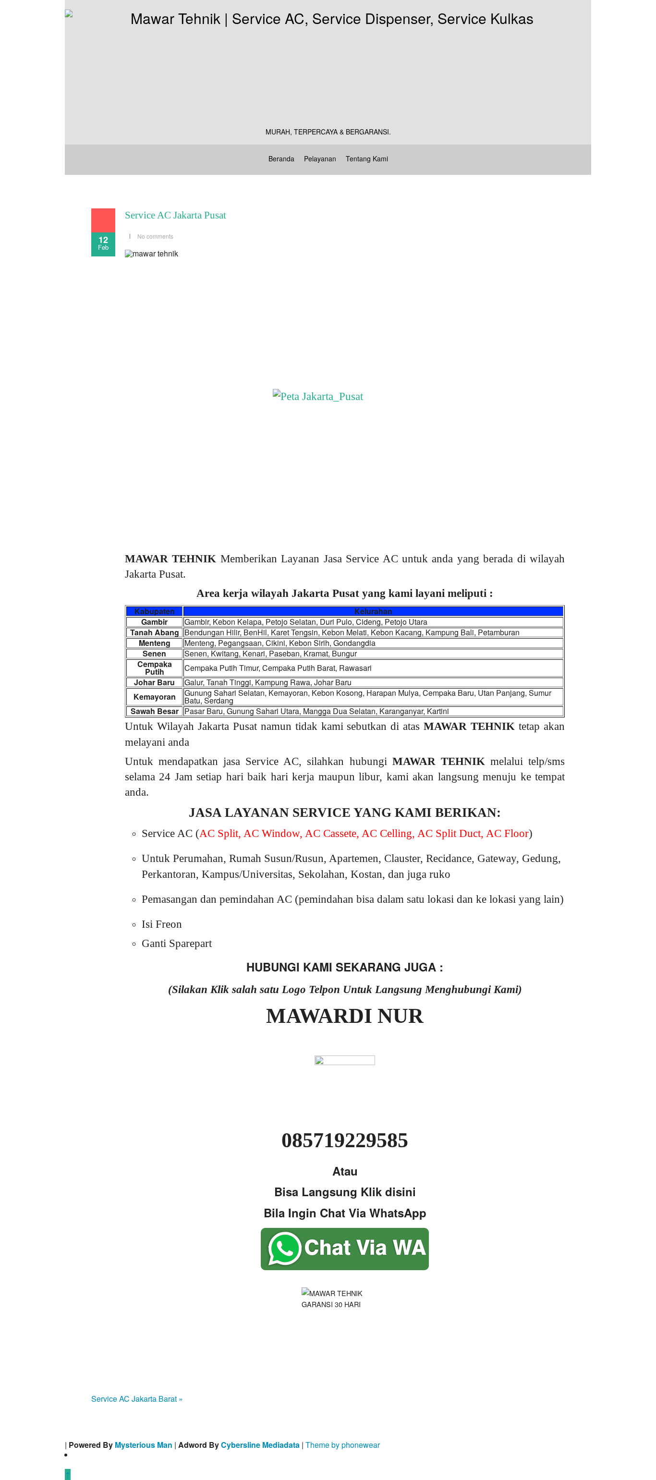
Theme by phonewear (342, 1444)
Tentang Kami (367, 158)
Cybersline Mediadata (260, 1444)
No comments (155, 236)
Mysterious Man (143, 1444)
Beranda (281, 158)
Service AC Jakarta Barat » (137, 1398)
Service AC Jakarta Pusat (175, 215)
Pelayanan (320, 158)
